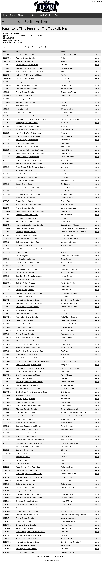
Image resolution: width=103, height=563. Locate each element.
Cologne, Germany (22, 252)
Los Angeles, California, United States (29, 150)
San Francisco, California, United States (30, 71)
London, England (22, 256)
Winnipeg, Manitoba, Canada (26, 85)
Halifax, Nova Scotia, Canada (26, 191)
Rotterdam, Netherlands (24, 61)
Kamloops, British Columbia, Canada (29, 303)
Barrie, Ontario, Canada (24, 320)
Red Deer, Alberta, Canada (25, 170)
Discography (23, 15)
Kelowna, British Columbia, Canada (28, 262)
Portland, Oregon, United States (27, 215)
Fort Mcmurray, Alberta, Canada (27, 385)
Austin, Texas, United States (26, 143)
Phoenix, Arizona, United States (27, 146)
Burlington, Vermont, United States (28, 242)
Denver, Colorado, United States (27, 157)
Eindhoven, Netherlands (24, 450)
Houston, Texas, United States (26, 433)
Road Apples (14, 33)
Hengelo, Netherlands (23, 491)
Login (93, 1)
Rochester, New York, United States (28, 129)
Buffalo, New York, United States (27, 337)
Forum (57, 15)
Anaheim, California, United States (28, 348)
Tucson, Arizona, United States (27, 65)
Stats (34, 15)
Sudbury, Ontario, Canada (25, 484)
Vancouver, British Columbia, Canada (29, 68)
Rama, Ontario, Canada (24, 528)
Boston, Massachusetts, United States (29, 204)
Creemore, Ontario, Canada (26, 525)
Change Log (41, 556)
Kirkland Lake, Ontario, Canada (27, 515)
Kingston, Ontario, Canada (25, 102)
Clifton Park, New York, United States (29, 474)
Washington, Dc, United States (27, 123)
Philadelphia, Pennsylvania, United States (31, 119)
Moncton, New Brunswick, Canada (28, 187)
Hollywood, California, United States (29, 75)
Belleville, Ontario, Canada (25, 283)
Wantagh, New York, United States (28, 126)
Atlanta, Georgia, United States (27, 140)
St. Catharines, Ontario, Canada (27, 511)
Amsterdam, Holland (23, 106)
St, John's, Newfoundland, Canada (28, 194)
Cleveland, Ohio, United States (27, 218)
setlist (97, 54)
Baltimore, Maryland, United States (28, 426)
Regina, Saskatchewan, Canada (27, 235)
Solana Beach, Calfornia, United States (30, 440)
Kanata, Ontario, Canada (24, 184)
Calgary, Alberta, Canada (25, 228)
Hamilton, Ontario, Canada (25, 198)
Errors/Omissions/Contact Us (56, 556)
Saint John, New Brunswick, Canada (29, 276)
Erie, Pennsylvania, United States (28, 136)
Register (99, 1)
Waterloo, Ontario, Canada (25, 58)
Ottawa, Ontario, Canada (24, 112)
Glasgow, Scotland (22, 463)
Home (4, 15)
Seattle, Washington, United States (28, 160)
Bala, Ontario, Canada (24, 378)
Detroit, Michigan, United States (27, 177)
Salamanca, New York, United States (29, 443)
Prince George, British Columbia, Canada (30, 167)
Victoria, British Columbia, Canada (28, 82)
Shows (12, 15)
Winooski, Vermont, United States (28, 358)
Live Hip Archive (46, 15)
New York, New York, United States (28, 133)
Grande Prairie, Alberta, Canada (27, 307)
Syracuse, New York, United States (28, 446)
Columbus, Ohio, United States (27, 116)
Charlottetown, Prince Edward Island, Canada (32, 392)
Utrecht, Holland (21, 453)
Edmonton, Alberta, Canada (26, 232)
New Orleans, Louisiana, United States (29, 249)
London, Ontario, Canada (25, 273)
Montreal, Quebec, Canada (25, 95)
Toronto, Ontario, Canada (25, 54)
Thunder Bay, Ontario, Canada (27, 269)
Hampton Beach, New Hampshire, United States (33, 361)
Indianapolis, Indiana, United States (28, 371)
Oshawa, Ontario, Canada (25, 324)
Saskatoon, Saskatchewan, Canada (28, 174)
